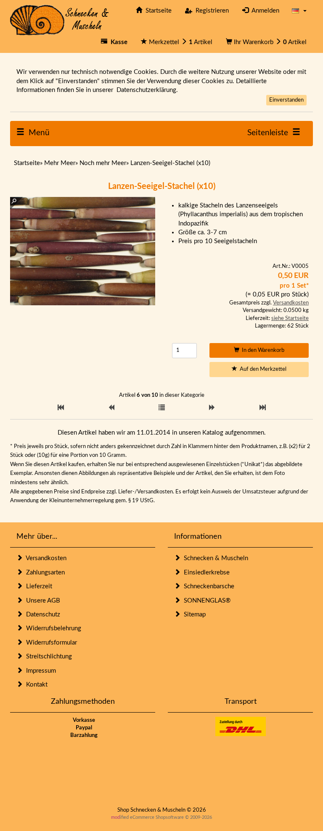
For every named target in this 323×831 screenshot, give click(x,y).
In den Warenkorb (261, 350)
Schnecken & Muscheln (214, 558)
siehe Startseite (290, 318)
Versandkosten (291, 303)
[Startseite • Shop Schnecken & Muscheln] (59, 19)
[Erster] (61, 408)
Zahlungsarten (44, 572)
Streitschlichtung (47, 656)
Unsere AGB (41, 601)
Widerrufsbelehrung (52, 628)
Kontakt (35, 685)
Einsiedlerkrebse (205, 572)
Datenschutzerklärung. (147, 90)
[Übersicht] (162, 408)
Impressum (39, 671)
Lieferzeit (37, 586)
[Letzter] (262, 408)
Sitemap (193, 614)
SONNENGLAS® (205, 601)
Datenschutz (41, 614)
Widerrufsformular (50, 643)
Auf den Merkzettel (261, 369)
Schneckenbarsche (207, 586)
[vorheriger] (111, 408)
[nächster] (212, 408)
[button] (299, 10)
